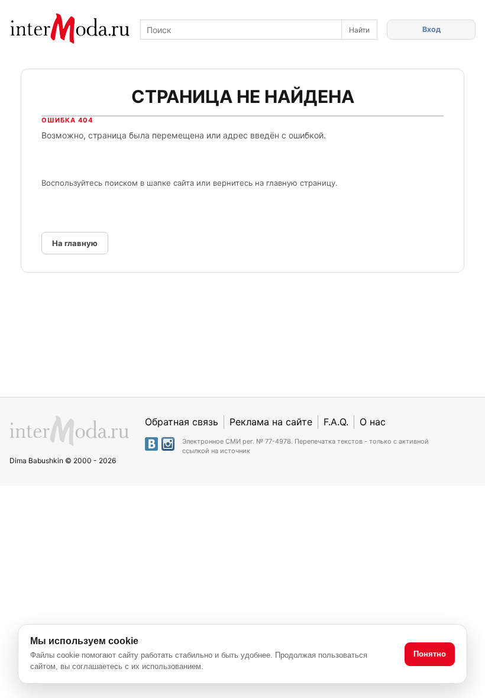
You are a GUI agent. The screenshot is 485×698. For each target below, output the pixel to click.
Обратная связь (181, 422)
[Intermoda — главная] (70, 28)
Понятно (429, 653)
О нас (373, 422)
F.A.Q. (336, 422)
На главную (75, 243)
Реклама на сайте (270, 422)
